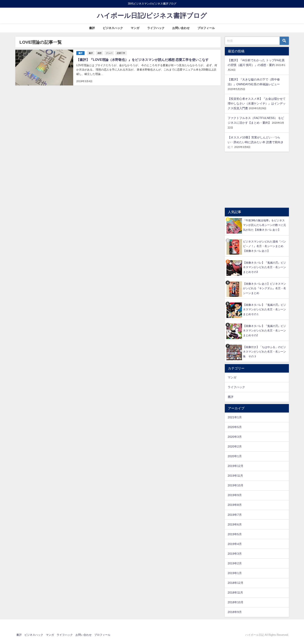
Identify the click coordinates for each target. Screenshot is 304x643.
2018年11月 (235, 592)
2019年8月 (235, 504)
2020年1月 (235, 456)
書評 (92, 27)
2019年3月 (235, 553)
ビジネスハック (113, 27)
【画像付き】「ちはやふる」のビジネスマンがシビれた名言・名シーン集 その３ (264, 352)
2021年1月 (235, 417)
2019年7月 (235, 514)
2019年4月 (235, 543)
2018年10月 (235, 602)
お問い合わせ (181, 27)
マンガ (135, 27)
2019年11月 (235, 475)
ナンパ (109, 53)
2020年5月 (235, 427)
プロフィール (206, 27)
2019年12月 (235, 465)
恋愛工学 (121, 53)
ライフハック (156, 27)
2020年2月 (235, 446)
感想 (99, 53)
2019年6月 (235, 524)
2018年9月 (235, 612)
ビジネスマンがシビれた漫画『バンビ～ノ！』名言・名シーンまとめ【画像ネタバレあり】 (264, 246)
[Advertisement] (257, 180)
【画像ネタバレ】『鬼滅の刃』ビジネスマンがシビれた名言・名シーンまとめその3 (264, 267)
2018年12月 (235, 582)
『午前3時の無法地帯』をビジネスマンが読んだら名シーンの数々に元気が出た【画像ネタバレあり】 (264, 225)
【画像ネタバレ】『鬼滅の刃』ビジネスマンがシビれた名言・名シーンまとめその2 (264, 331)
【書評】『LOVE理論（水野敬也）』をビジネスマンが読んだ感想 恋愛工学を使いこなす (142, 59)
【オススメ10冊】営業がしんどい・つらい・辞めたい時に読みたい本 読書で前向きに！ (256, 142)
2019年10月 (235, 485)
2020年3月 (235, 436)
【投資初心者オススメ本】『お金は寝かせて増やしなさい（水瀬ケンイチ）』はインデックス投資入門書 (257, 103)
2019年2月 (235, 563)
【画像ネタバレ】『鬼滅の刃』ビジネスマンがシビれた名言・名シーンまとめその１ (264, 310)
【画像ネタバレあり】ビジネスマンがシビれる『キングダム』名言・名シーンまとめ (264, 288)
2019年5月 (235, 534)
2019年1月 (235, 573)
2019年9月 (235, 495)
